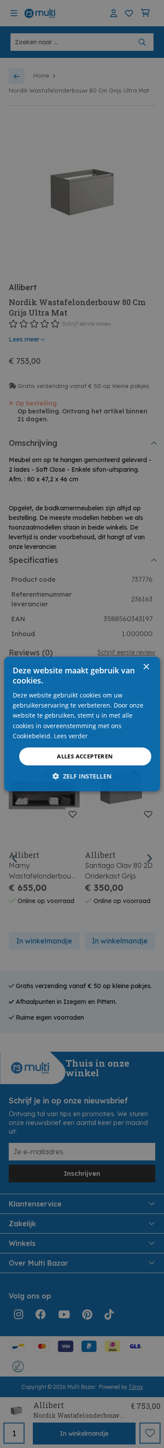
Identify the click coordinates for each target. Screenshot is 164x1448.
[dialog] (82, 724)
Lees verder (71, 736)
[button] (82, 776)
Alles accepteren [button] (85, 756)
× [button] (146, 667)
